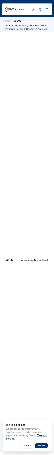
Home (6, 20)
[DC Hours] (15, 9)
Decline (27, 445)
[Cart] (39, 9)
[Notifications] (33, 9)
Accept (41, 445)
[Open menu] (47, 9)
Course (17, 20)
